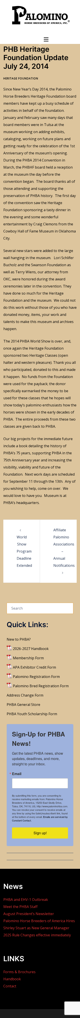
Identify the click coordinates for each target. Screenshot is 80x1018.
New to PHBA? (19, 639)
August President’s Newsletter (28, 913)
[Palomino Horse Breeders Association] (40, 16)
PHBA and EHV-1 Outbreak (25, 899)
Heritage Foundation (20, 78)
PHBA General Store (23, 704)
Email (16, 774)
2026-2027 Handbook (31, 648)
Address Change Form (25, 695)
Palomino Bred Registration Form (41, 685)
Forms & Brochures (19, 971)
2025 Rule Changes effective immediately (37, 935)
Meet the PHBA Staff (20, 906)
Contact (9, 986)
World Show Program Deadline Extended (24, 551)
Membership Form (28, 658)
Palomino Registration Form (36, 676)
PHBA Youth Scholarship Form (32, 713)
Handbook (12, 979)
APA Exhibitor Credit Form (34, 667)
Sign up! (40, 832)
